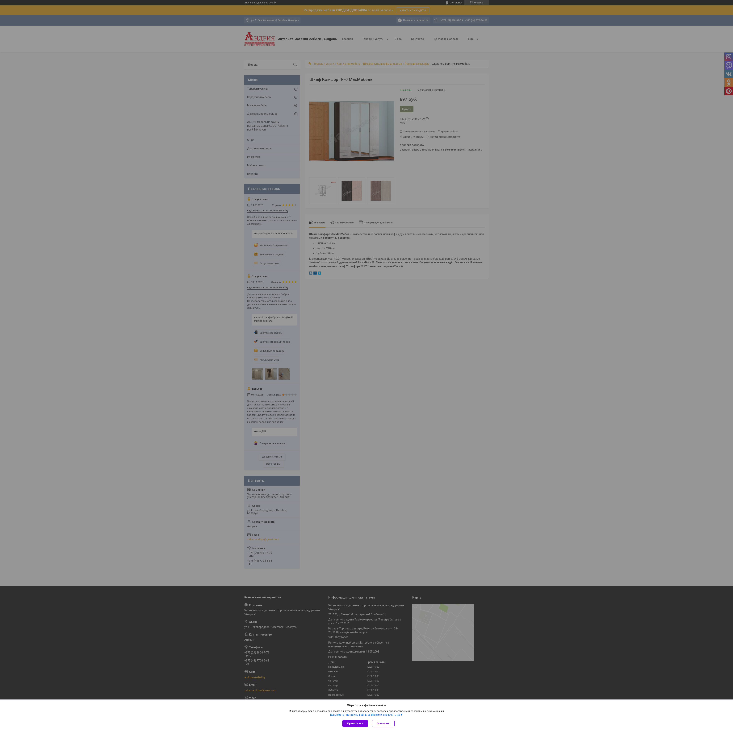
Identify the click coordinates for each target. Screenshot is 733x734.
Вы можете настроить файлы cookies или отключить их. (365, 714)
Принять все (355, 723)
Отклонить (383, 723)
